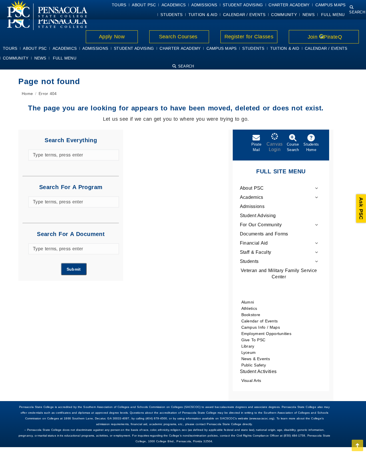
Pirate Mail (256, 147)
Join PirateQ (324, 37)
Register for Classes (248, 36)
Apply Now (112, 36)
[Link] (43, 20)
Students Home (311, 147)
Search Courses (179, 36)
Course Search (293, 147)
